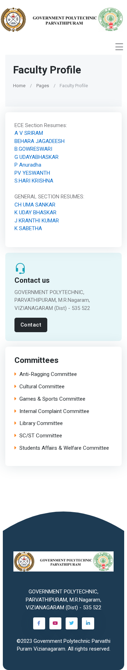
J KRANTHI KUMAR (36, 220)
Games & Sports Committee (52, 399)
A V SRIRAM (28, 133)
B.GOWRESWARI (33, 149)
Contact (31, 325)
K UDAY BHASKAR (35, 212)
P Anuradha (27, 165)
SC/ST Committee (40, 436)
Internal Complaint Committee (54, 411)
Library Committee (41, 423)
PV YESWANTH (32, 173)
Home (19, 85)
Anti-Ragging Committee (48, 374)
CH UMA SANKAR (34, 205)
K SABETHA (28, 228)
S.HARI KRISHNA (33, 181)
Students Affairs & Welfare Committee (64, 448)
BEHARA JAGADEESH (39, 141)
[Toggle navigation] (119, 47)
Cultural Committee (42, 387)
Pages (42, 85)
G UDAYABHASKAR (36, 157)
